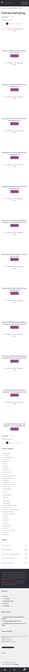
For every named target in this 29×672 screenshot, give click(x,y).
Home (4, 8)
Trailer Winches (6, 524)
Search (14, 669)
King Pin (4, 492)
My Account (5, 669)
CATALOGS (7, 598)
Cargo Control (5, 467)
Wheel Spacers (6, 532)
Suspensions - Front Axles (8, 511)
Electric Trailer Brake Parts (8, 478)
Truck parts (5, 528)
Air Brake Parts (6, 455)
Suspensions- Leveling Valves (9, 513)
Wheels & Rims (6, 534)
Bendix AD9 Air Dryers (8, 601)
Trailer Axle (5, 517)
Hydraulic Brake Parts (7, 488)
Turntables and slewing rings (8, 530)
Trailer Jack (5, 522)
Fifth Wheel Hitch (6, 482)
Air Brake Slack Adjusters (8, 457)
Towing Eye (5, 515)
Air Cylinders (5, 461)
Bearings (4, 463)
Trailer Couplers (6, 519)
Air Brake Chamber (6, 453)
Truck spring (15, 664)
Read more (14, 55)
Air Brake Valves (6, 459)
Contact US (6, 603)
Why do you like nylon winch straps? (12, 621)
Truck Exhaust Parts (7, 526)
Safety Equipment (6, 501)
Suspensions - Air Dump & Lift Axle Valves (11, 509)
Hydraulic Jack (6, 490)
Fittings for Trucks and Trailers (9, 484)
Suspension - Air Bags (7, 507)
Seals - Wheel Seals (7, 503)
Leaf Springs (5, 497)
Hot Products (6, 605)
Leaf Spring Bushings (7, 495)
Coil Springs (5, 474)
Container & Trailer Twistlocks (9, 476)
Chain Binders (5, 469)
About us (5, 596)
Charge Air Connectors (7, 472)
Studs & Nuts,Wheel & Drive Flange (10, 505)
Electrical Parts (6, 480)
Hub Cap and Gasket (7, 486)
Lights (4, 499)
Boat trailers (5, 465)
